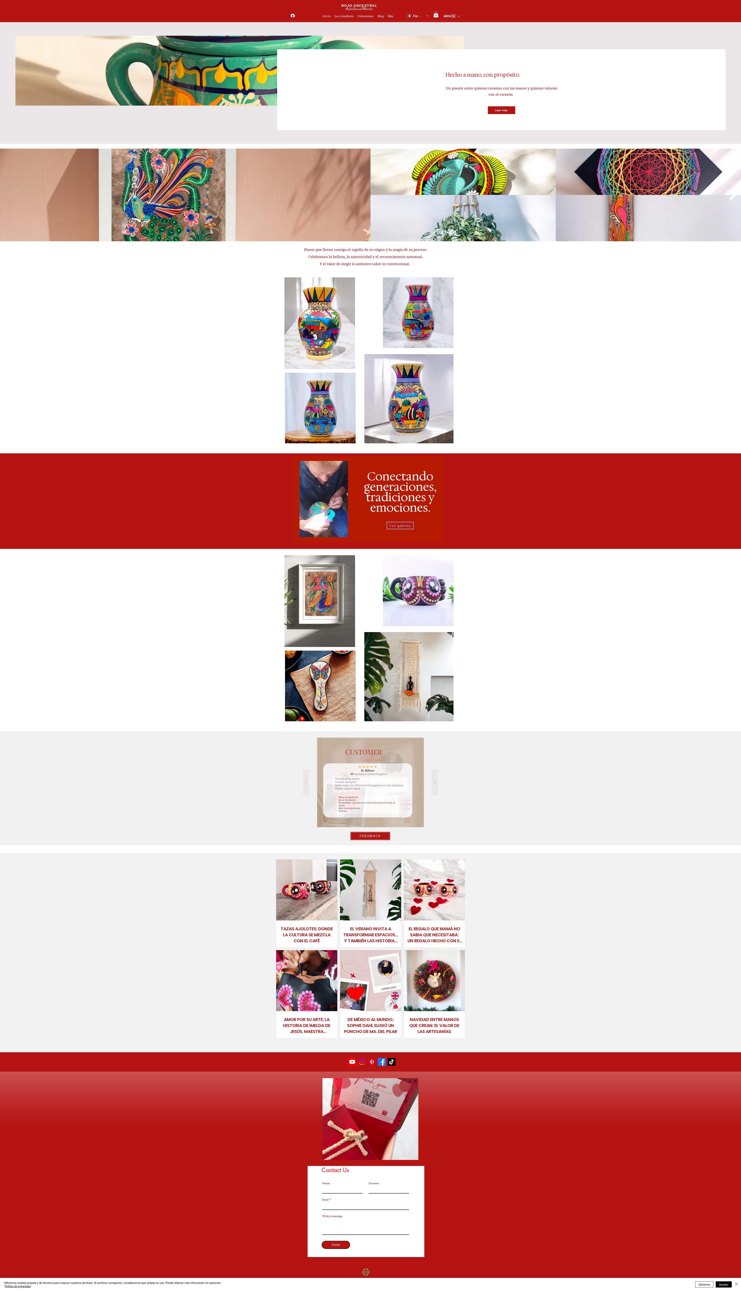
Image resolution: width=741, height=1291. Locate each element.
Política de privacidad (18, 1286)
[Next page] (386, 1044)
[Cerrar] (736, 1284)
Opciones (704, 1284)
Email (325, 1199)
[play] (409, 1156)
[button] (435, 14)
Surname (374, 1183)
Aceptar (723, 1284)
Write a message (332, 1216)
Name (326, 1183)
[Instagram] (362, 1062)
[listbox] (451, 16)
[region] (368, 498)
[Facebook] (382, 1062)
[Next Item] (733, 195)
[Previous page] (354, 1044)
